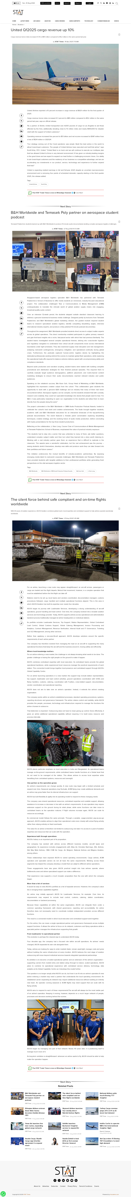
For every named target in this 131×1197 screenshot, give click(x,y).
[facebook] (98, 3)
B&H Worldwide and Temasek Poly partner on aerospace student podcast (64, 214)
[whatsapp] (21, 126)
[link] (21, 147)
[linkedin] (104, 3)
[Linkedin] (21, 131)
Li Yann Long (91, 471)
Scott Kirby (44, 184)
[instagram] (110, 3)
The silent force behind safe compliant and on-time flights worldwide (58, 501)
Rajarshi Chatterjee (105, 1131)
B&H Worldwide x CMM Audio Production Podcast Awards (56, 471)
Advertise (45, 1186)
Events (57, 3)
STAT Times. (27, 1194)
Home (14, 21)
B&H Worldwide (33, 471)
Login (89, 3)
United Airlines (33, 184)
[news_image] (17, 1096)
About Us (37, 1186)
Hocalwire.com (114, 1194)
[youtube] (107, 3)
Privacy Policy (72, 1186)
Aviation (20, 25)
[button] (65, 34)
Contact (62, 1186)
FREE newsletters (45, 3)
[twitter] (101, 3)
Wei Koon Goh (80, 471)
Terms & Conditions (85, 1186)
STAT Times (28, 1103)
